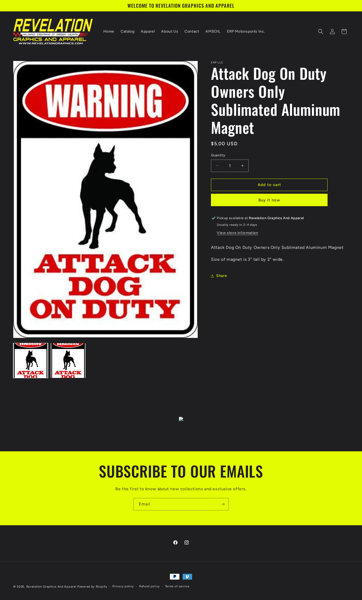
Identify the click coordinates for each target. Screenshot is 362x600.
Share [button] (221, 275)
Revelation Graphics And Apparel (51, 586)
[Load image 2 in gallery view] (68, 360)
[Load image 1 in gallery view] (30, 360)
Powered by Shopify (92, 586)
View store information (237, 233)
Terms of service (177, 586)
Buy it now (269, 200)
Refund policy (149, 586)
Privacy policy (123, 586)
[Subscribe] (222, 504)
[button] (320, 31)
